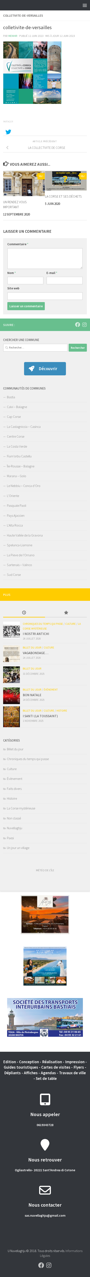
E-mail (51, 273)
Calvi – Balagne (17, 407)
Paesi (10, 838)
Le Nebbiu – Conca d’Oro (23, 486)
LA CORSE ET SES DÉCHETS (63, 196)
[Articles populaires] (66, 612)
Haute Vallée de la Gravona (25, 535)
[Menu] (85, 5)
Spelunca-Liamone (19, 545)
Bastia (11, 397)
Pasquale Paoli (16, 505)
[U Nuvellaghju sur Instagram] (84, 324)
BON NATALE (32, 695)
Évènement (51, 689)
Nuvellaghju (14, 828)
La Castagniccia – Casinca (24, 426)
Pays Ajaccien (15, 515)
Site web (13, 288)
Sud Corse (14, 575)
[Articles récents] (24, 612)
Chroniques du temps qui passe (43, 624)
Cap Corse (14, 416)
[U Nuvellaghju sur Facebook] (77, 324)
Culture (70, 624)
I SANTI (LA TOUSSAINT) (40, 716)
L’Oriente (13, 496)
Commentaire (17, 244)
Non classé (14, 818)
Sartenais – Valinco (19, 565)
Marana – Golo (16, 476)
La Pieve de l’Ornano (21, 555)
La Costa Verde (17, 446)
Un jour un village (18, 848)
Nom (11, 273)
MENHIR (12, 36)
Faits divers (14, 789)
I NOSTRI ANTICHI (36, 634)
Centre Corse (15, 436)
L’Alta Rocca (15, 525)
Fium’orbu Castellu (19, 456)
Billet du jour (32, 647)
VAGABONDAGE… (35, 653)
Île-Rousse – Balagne (20, 466)
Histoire (62, 710)
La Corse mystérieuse (21, 808)
